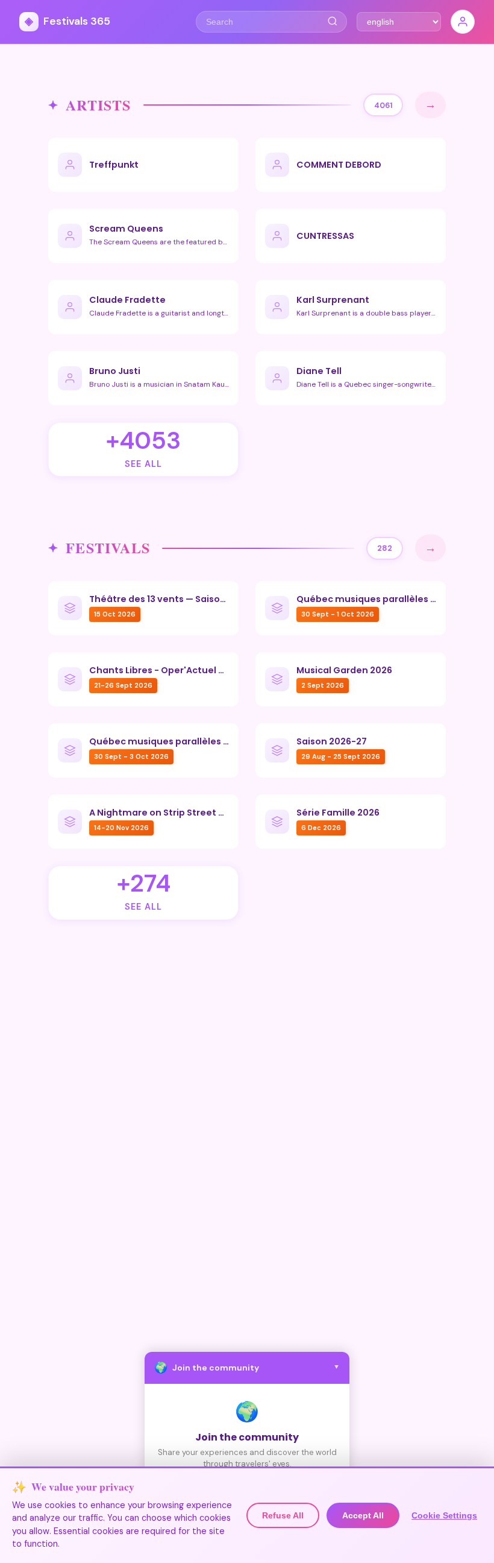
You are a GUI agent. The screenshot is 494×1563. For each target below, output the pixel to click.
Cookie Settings (444, 1515)
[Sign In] (463, 22)
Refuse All (283, 1515)
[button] (247, 1368)
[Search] (332, 21)
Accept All (363, 1515)
